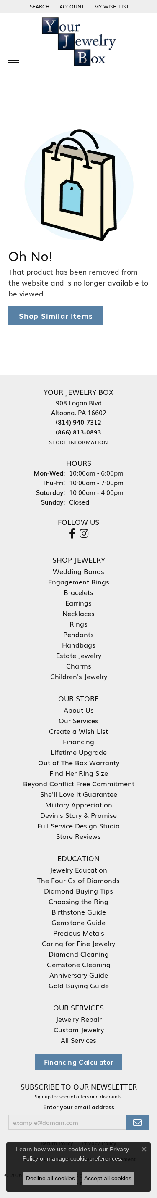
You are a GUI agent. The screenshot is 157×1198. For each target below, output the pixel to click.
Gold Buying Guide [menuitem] (79, 985)
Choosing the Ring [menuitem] (78, 901)
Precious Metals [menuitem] (78, 933)
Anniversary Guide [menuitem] (78, 975)
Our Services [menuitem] (78, 720)
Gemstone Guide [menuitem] (78, 922)
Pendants (78, 634)
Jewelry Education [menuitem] (78, 870)
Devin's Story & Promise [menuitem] (78, 815)
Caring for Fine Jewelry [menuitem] (78, 943)
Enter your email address (78, 1107)
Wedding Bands (78, 571)
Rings (78, 624)
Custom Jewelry (79, 1029)
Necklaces (78, 613)
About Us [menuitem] (79, 710)
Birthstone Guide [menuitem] (78, 912)
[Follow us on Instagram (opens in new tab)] (84, 534)
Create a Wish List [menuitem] (78, 731)
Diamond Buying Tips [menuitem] (78, 891)
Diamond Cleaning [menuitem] (79, 954)
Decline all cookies (50, 1178)
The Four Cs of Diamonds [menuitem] (78, 880)
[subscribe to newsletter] (137, 1122)
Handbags (78, 645)
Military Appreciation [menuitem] (78, 804)
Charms (78, 666)
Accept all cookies (107, 1178)
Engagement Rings (78, 582)
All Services (78, 1040)
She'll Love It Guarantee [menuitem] (78, 794)
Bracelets (78, 592)
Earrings (78, 603)
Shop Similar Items (56, 315)
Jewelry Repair (79, 1019)
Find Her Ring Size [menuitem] (78, 773)
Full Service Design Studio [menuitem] (78, 825)
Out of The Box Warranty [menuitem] (78, 762)
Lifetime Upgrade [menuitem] (79, 752)
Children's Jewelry (78, 676)
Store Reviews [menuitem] (78, 836)
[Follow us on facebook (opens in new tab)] (72, 534)
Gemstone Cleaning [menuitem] (79, 964)
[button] (38, 6)
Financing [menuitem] (78, 741)
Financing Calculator (78, 1062)
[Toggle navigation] (14, 60)
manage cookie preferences (84, 1158)
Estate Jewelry (78, 655)
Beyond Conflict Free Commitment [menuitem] (78, 783)
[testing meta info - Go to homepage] (79, 42)
